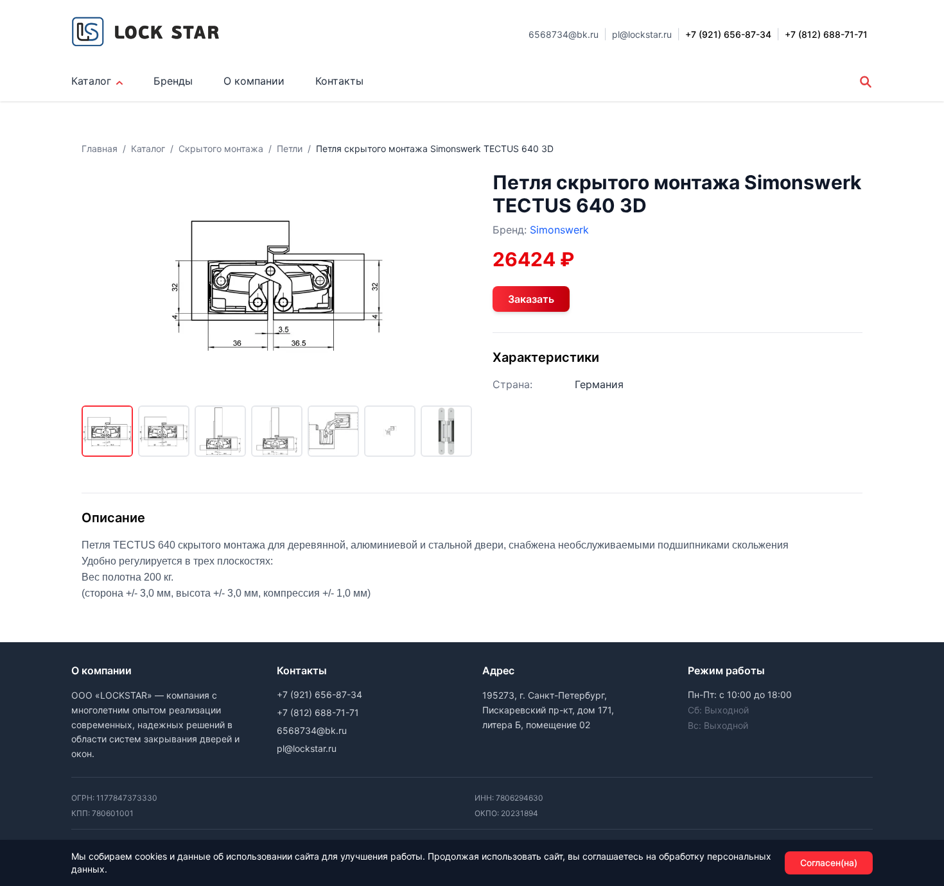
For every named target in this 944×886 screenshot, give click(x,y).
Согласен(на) (828, 862)
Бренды (173, 80)
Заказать (531, 299)
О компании (253, 80)
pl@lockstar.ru (642, 34)
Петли (289, 148)
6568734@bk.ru (564, 34)
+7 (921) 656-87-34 (319, 694)
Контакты (339, 80)
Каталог (91, 80)
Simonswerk (559, 229)
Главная (100, 148)
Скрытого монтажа (221, 148)
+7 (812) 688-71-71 (318, 712)
